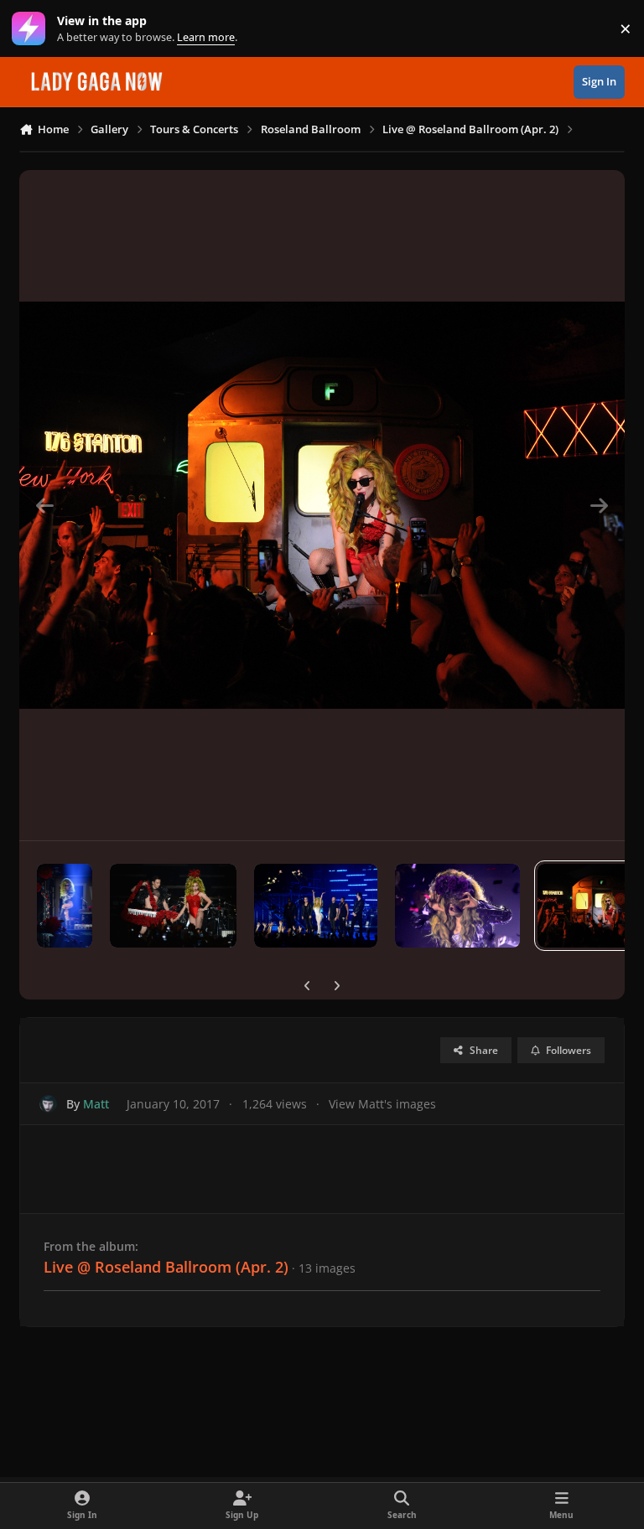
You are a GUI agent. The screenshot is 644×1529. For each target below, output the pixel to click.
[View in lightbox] (322, 505)
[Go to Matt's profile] (48, 1104)
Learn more (32, 29)
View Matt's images (382, 1104)
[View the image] (64, 906)
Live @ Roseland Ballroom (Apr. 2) (166, 1267)
